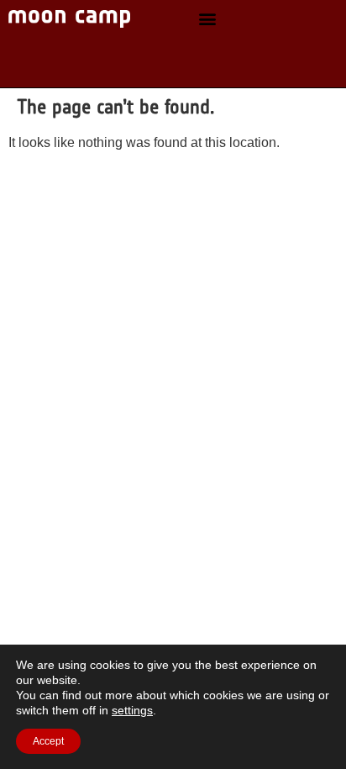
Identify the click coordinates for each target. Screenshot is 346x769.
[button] (208, 19)
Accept (48, 741)
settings (132, 710)
